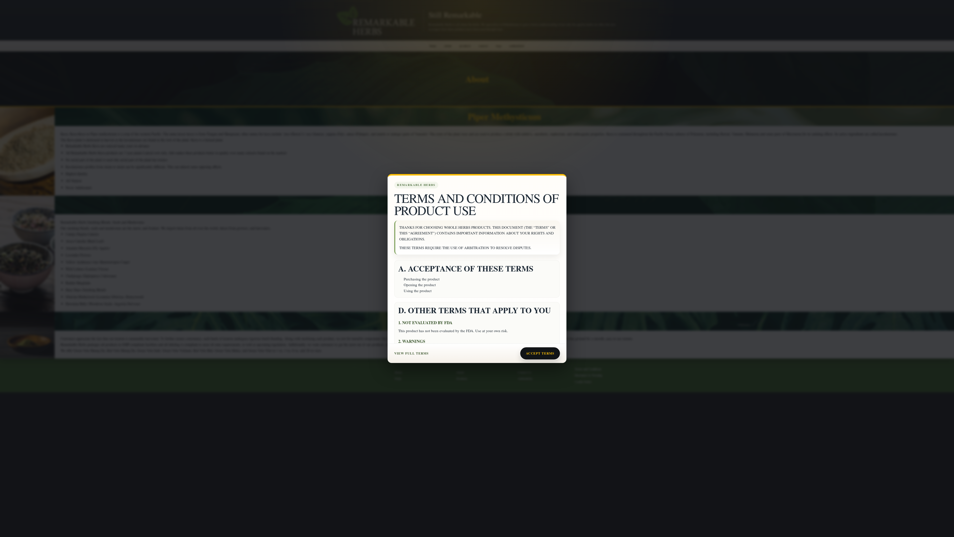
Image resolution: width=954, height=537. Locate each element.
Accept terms (540, 353)
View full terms (411, 353)
